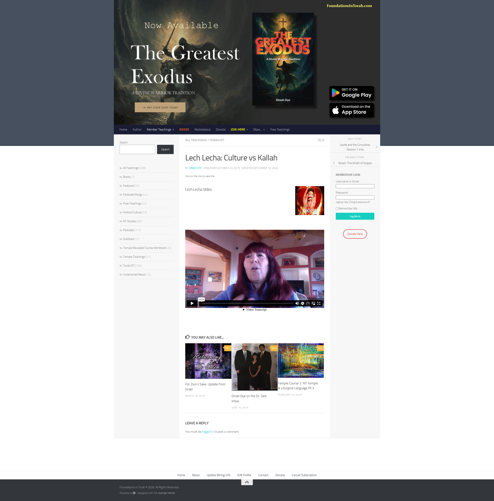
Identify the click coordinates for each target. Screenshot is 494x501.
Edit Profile (244, 475)
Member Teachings (159, 129)
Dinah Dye (195, 168)
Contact (263, 475)
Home (123, 129)
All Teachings (196, 140)
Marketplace (203, 129)
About (196, 475)
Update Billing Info (218, 475)
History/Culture (132, 212)
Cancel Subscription (304, 475)
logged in (208, 431)
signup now (342, 201)
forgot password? (360, 201)
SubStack (128, 239)
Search (124, 142)
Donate (220, 129)
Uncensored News (134, 274)
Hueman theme (166, 493)
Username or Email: (347, 181)
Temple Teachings (134, 257)
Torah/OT (217, 140)
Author (137, 129)
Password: (342, 192)
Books (127, 177)
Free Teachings (280, 129)
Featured (128, 185)
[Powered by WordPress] (134, 493)
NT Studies (129, 221)
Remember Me (348, 208)
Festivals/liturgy (132, 194)
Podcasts (128, 230)
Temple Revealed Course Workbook (144, 248)
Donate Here (355, 234)
